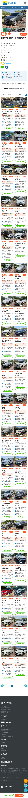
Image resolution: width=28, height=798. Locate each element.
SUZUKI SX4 (17, 211)
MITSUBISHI (10, 7)
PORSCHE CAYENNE (5, 568)
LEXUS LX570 (4, 244)
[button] (6, 106)
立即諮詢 (8, 128)
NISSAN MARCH (17, 179)
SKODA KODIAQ (18, 568)
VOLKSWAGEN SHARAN (7, 441)
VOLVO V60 (4, 145)
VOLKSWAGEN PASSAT (7, 112)
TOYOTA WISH (18, 277)
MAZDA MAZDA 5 (5, 179)
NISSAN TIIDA (17, 631)
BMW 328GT (4, 374)
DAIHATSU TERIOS (18, 374)
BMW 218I (3, 407)
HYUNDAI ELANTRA (18, 145)
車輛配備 (11, 88)
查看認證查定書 (7, 63)
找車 (5, 7)
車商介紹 (22, 88)
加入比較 (11, 109)
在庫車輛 (6, 88)
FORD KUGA (17, 441)
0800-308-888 (6, 780)
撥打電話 (20, 795)
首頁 (2, 7)
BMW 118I (3, 631)
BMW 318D (3, 277)
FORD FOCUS (17, 311)
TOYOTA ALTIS (5, 311)
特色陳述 (16, 88)
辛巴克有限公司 (9, 118)
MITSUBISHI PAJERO (6, 504)
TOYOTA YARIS (18, 112)
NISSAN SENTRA (18, 471)
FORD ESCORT (18, 341)
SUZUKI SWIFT (4, 601)
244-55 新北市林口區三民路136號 (10, 777)
